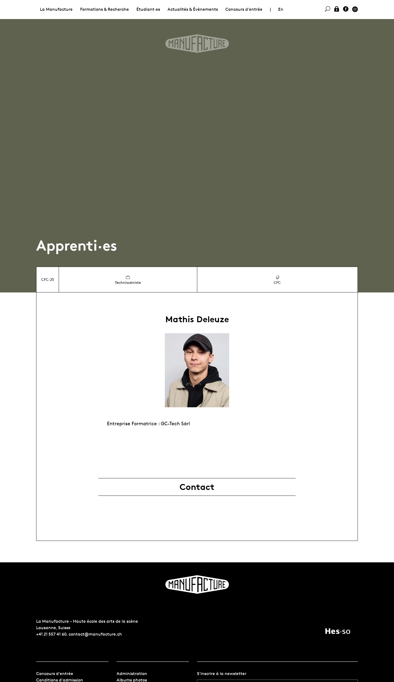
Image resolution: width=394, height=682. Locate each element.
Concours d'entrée (243, 9)
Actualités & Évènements (193, 9)
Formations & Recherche (104, 9)
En (280, 9)
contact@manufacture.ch (95, 634)
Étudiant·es (148, 9)
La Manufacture (56, 9)
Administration (132, 673)
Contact (197, 487)
